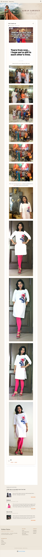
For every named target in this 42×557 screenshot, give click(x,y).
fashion (12, 462)
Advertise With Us (25, 534)
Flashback (9, 500)
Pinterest (34, 533)
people (16, 462)
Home (23, 530)
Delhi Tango (24, 533)
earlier (15, 185)
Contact (2, 541)
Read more (33, 497)
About (2, 540)
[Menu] (1, 1)
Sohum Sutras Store (25, 531)
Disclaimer (3, 544)
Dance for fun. (9, 511)
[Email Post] (11, 460)
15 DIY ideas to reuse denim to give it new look (16, 489)
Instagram (35, 530)
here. (21, 183)
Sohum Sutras (11, 1)
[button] (33, 23)
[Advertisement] (21, 475)
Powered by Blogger (21, 551)
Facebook (35, 531)
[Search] (40, 1)
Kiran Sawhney (5, 1)
